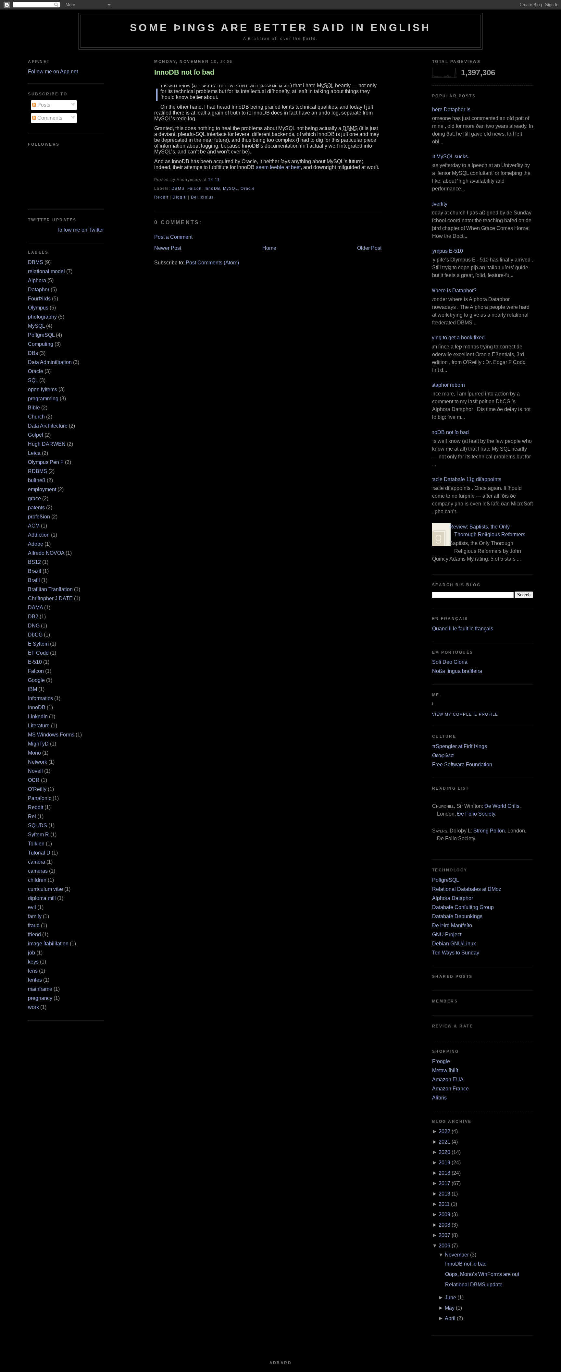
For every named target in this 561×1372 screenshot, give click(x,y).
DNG (34, 625)
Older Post (369, 248)
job (31, 952)
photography (42, 317)
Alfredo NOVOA (46, 553)
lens (33, 971)
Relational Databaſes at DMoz (466, 889)
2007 (444, 1235)
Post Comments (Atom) (212, 262)
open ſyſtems (42, 389)
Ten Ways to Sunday (455, 952)
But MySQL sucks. (448, 156)
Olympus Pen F (46, 462)
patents (36, 507)
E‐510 (35, 662)
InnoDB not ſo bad (184, 72)
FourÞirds (39, 298)
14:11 (214, 179)
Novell (35, 771)
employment (42, 489)
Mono (34, 753)
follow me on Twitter (81, 230)
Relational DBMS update (474, 1284)
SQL (33, 380)
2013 (444, 1193)
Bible (34, 407)
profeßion (39, 516)
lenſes (35, 980)
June (450, 1297)
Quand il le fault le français (462, 628)
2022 (444, 1131)
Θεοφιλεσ (443, 755)
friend (34, 934)
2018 (444, 1173)
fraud (34, 925)
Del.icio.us (202, 197)
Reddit (35, 807)
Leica (34, 453)
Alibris (439, 1097)
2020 (444, 1152)
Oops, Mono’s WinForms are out (482, 1274)
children (37, 880)
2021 (444, 1142)
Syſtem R (38, 834)
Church (36, 416)
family (35, 916)
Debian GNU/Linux (454, 943)
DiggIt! (179, 197)
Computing (40, 344)
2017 (444, 1183)
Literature (39, 725)
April (450, 1318)
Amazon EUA (448, 1079)
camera (36, 862)
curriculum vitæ (45, 889)
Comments (49, 118)
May (450, 1308)
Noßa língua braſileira (457, 671)
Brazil (34, 571)
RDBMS (37, 471)
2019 (444, 1162)
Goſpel (35, 435)
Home (269, 248)
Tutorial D (39, 853)
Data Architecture (48, 426)
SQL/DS (37, 825)
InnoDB (36, 707)
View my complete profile (465, 714)
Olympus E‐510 (445, 251)
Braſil (34, 580)
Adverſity (437, 204)
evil (32, 907)
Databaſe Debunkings (457, 916)
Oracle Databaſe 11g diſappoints (464, 479)
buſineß (36, 480)
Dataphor (38, 289)
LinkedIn (38, 716)
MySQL (36, 326)
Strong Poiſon (489, 830)
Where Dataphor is (448, 109)
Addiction (39, 535)
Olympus (38, 307)
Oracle (35, 371)
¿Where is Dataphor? (452, 290)
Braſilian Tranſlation (50, 589)
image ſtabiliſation (48, 943)
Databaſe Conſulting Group (463, 907)
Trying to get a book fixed (456, 337)
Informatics (40, 698)
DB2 (33, 616)
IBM (32, 689)
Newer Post (167, 248)
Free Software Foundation (462, 764)
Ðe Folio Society (476, 814)
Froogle (441, 1061)
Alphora (37, 280)
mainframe (40, 989)
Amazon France (450, 1088)
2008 (444, 1225)
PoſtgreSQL (41, 335)
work (33, 1007)
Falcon (36, 671)
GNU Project (446, 934)
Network (37, 762)
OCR (34, 780)
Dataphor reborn (446, 385)
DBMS (35, 262)
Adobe (35, 544)
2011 (444, 1204)
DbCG (35, 634)
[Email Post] (221, 179)
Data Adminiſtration (50, 362)
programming (43, 398)
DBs (33, 353)
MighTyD (38, 744)
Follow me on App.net (53, 71)
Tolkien (36, 843)
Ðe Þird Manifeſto (452, 925)
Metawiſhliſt (445, 1070)
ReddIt (161, 197)
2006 (444, 1245)
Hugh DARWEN (47, 444)
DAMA (35, 607)
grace (34, 498)
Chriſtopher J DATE (50, 598)
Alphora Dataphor (452, 898)
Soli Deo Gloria (450, 662)
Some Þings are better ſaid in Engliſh (280, 27)
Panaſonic (39, 798)
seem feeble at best (278, 167)
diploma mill (42, 898)
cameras (38, 871)
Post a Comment (173, 237)
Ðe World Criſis (501, 806)
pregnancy (40, 998)
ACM (34, 525)
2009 (444, 1214)
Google (36, 680)
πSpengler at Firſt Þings (459, 746)
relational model (46, 271)
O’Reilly (37, 789)
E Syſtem (38, 644)
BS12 (34, 562)
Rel (32, 816)
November (457, 1254)
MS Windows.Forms (51, 734)
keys (33, 962)
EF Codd (38, 653)
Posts (43, 105)
